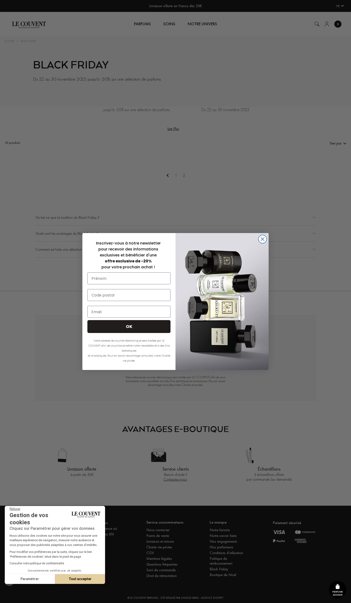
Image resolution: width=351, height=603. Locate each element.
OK (129, 326)
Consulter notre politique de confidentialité (37, 563)
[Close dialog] (262, 239)
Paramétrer (30, 579)
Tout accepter (80, 579)
